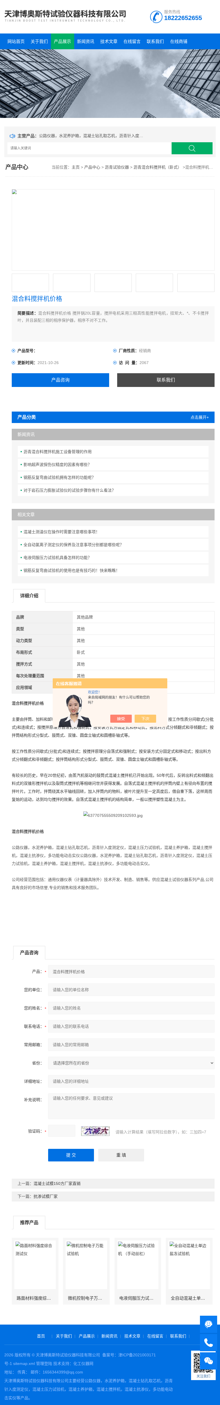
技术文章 (108, 41)
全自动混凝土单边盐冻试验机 (191, 1298)
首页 (41, 1336)
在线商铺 (178, 41)
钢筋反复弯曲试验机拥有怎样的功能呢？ (59, 477)
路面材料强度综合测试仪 (37, 1298)
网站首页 (16, 41)
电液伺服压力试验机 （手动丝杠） (140, 1298)
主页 (76, 167)
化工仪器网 (83, 1363)
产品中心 (92, 167)
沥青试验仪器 (117, 167)
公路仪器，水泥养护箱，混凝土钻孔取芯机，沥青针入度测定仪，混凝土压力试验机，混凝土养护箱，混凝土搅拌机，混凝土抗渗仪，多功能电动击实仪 (92, 135)
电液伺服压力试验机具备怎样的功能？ (57, 557)
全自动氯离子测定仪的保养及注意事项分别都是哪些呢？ (73, 544)
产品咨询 (60, 380)
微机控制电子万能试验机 (88, 1298)
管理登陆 (44, 1363)
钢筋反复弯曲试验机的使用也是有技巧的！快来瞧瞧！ (71, 570)
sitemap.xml (24, 1363)
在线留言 (132, 41)
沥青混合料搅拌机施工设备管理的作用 (57, 451)
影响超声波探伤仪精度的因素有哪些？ (57, 464)
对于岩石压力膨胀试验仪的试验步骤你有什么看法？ (69, 490)
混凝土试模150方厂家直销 (57, 1183)
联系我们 (155, 41)
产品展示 (62, 41)
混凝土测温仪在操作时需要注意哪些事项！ (61, 531)
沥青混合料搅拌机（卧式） (157, 167)
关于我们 (39, 41)
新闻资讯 (85, 41)
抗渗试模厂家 (46, 1196)
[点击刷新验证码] (95, 1131)
